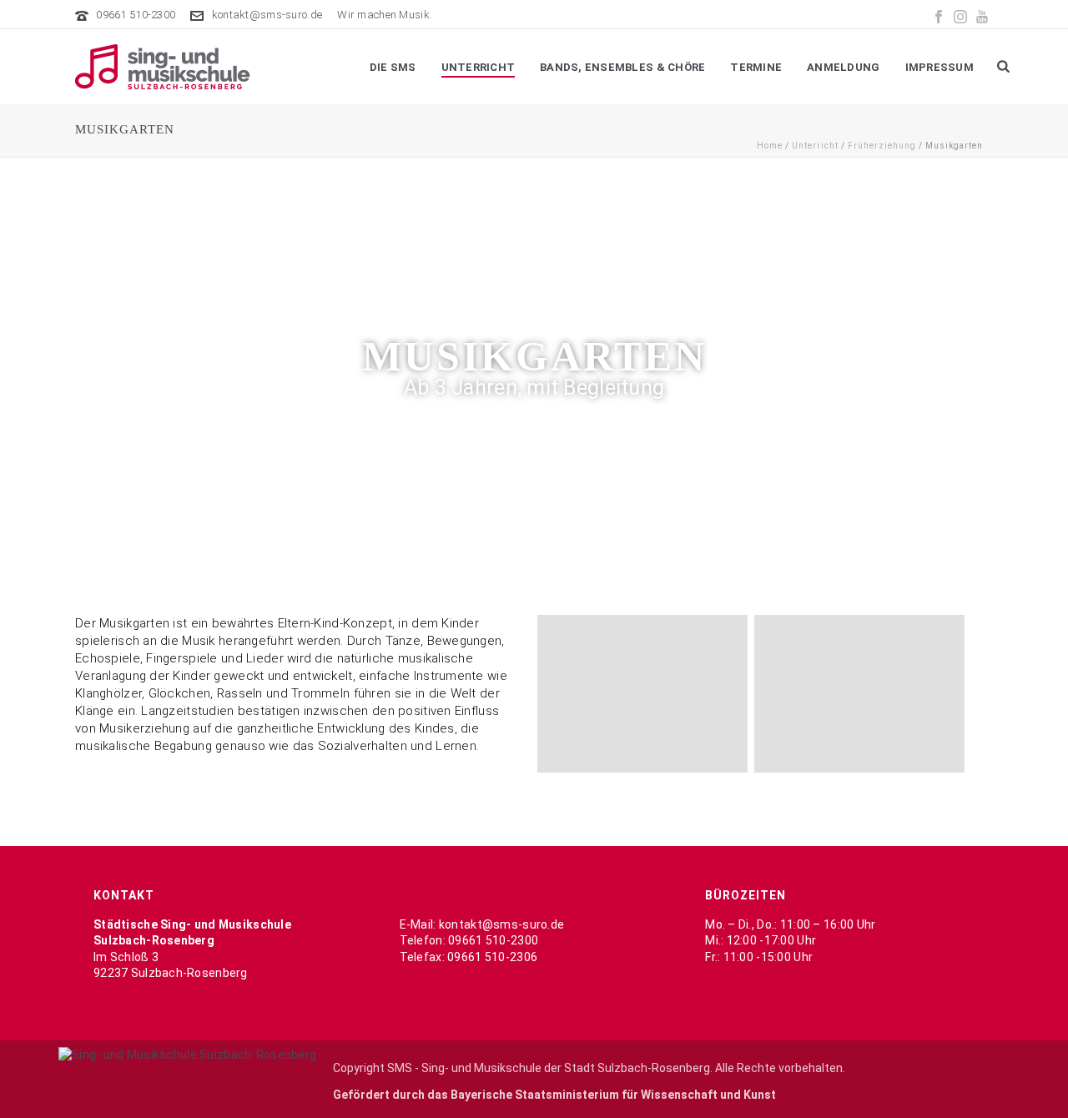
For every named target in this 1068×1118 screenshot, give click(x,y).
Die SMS (393, 67)
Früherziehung (882, 145)
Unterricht (478, 67)
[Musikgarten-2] (859, 694)
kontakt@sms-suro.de (267, 14)
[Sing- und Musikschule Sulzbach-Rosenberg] (187, 1054)
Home (770, 145)
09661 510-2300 (135, 14)
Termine (756, 67)
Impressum (939, 67)
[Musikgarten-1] (642, 694)
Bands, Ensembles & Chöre (622, 67)
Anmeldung (843, 67)
